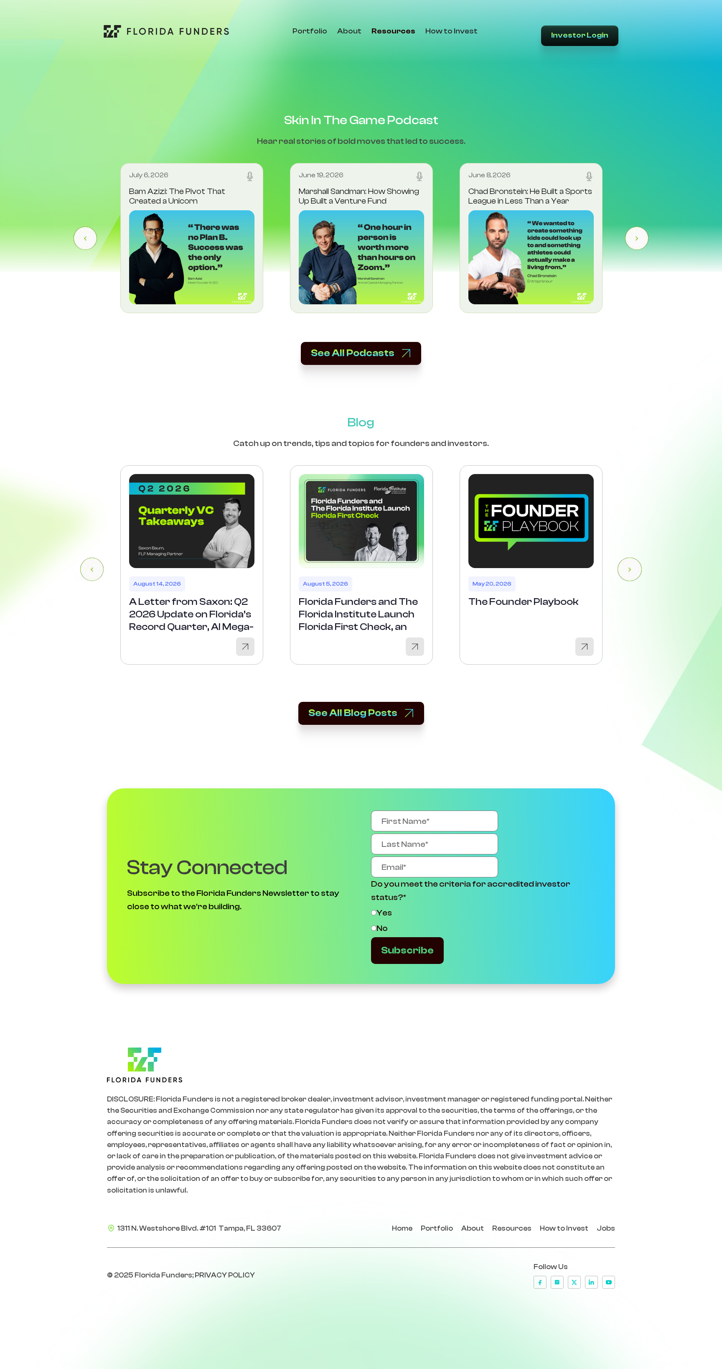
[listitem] (192, 238)
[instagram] (557, 1282)
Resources (393, 31)
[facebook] (540, 1282)
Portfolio (309, 31)
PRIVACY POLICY (225, 1275)
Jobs (606, 1228)
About (349, 31)
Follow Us (551, 1267)
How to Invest (451, 31)
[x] (574, 1282)
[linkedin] (591, 1282)
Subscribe (407, 950)
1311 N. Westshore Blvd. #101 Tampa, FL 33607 (199, 1228)
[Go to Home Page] (166, 31)
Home (402, 1228)
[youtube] (608, 1282)
